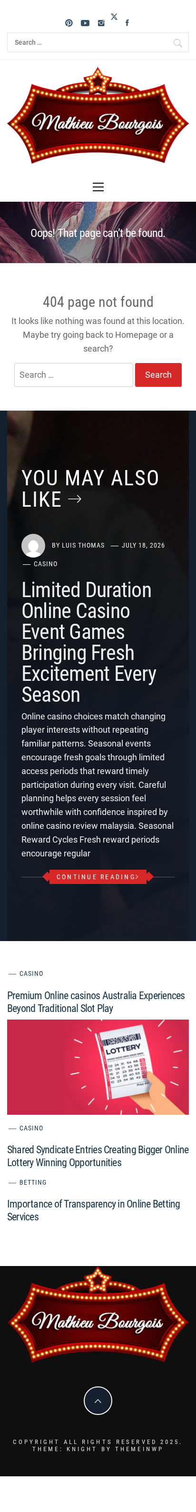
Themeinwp (139, 1449)
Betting (33, 1182)
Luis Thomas (83, 545)
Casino (46, 564)
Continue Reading (96, 877)
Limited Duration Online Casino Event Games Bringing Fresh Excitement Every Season (88, 642)
